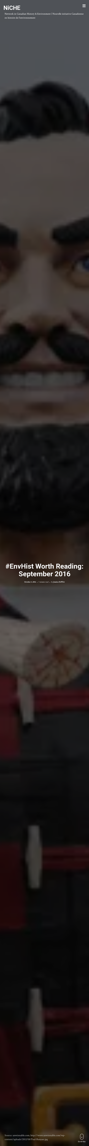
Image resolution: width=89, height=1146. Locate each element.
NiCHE (11, 8)
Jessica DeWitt (59, 582)
